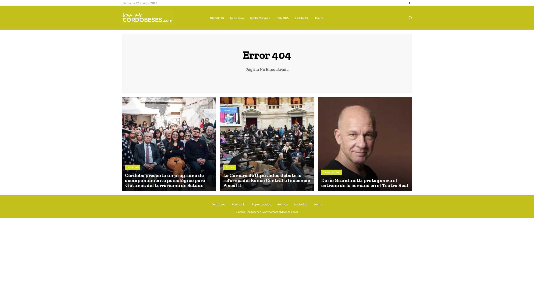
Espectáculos (331, 172)
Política (229, 167)
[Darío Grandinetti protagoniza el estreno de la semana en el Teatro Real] (365, 144)
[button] (410, 18)
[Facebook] (409, 3)
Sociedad (133, 167)
